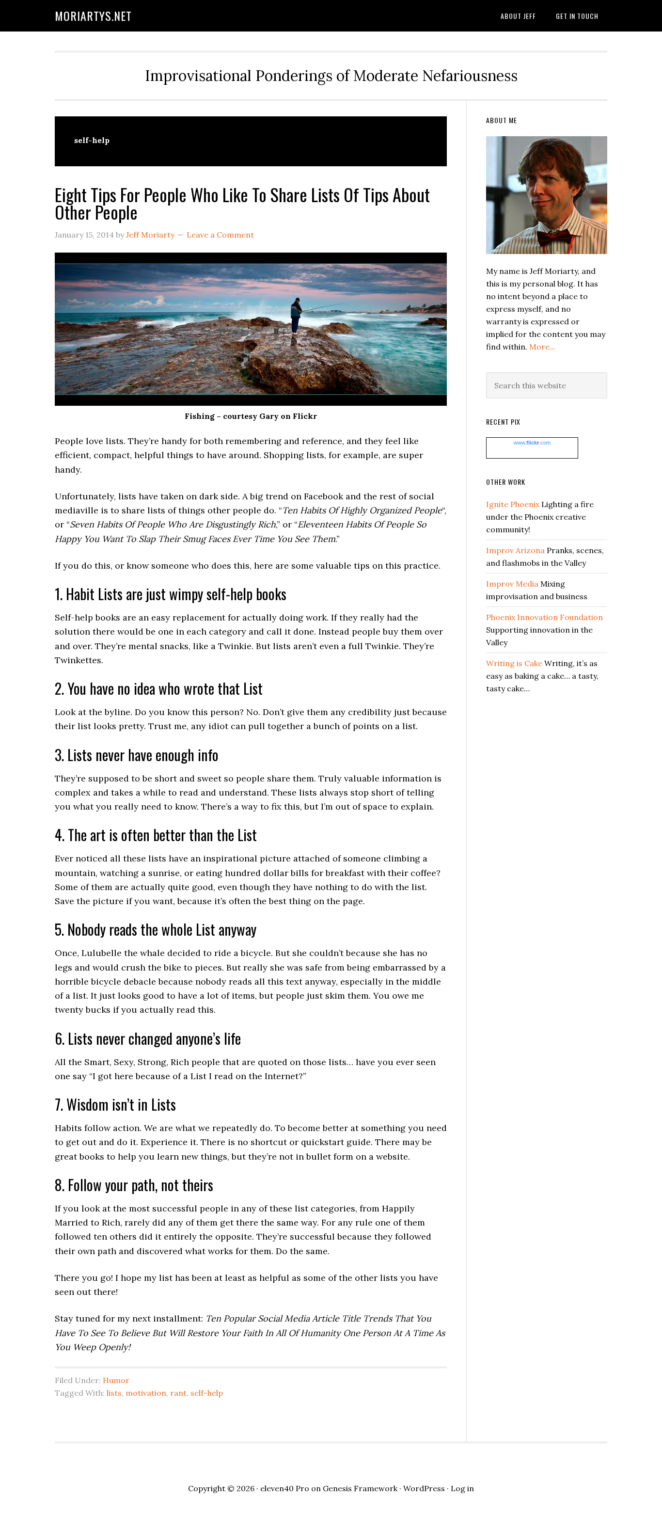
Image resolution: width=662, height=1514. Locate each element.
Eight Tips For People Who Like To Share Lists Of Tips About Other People (242, 202)
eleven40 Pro (284, 1488)
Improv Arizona (515, 550)
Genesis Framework (360, 1488)
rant (178, 1393)
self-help (206, 1393)
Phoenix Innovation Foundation (544, 617)
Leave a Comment (220, 234)
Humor (116, 1380)
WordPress (424, 1488)
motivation (146, 1393)
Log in (462, 1488)
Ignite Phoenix (512, 504)
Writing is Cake (514, 663)
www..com (532, 443)
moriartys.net (93, 15)
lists (114, 1393)
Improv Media (512, 584)
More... (542, 346)
